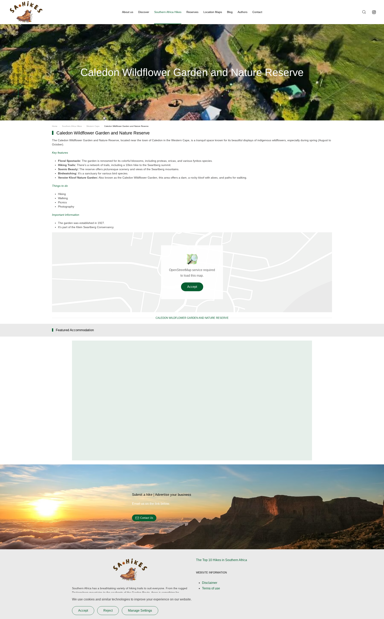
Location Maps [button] (212, 12)
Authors (242, 12)
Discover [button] (143, 12)
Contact (257, 12)
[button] (363, 12)
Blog (230, 12)
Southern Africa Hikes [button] (167, 12)
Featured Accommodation (75, 330)
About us (127, 12)
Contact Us (146, 517)
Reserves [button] (192, 12)
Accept (192, 286)
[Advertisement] (192, 400)
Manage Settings (140, 610)
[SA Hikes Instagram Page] (374, 12)
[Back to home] (26, 12)
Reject (108, 610)
